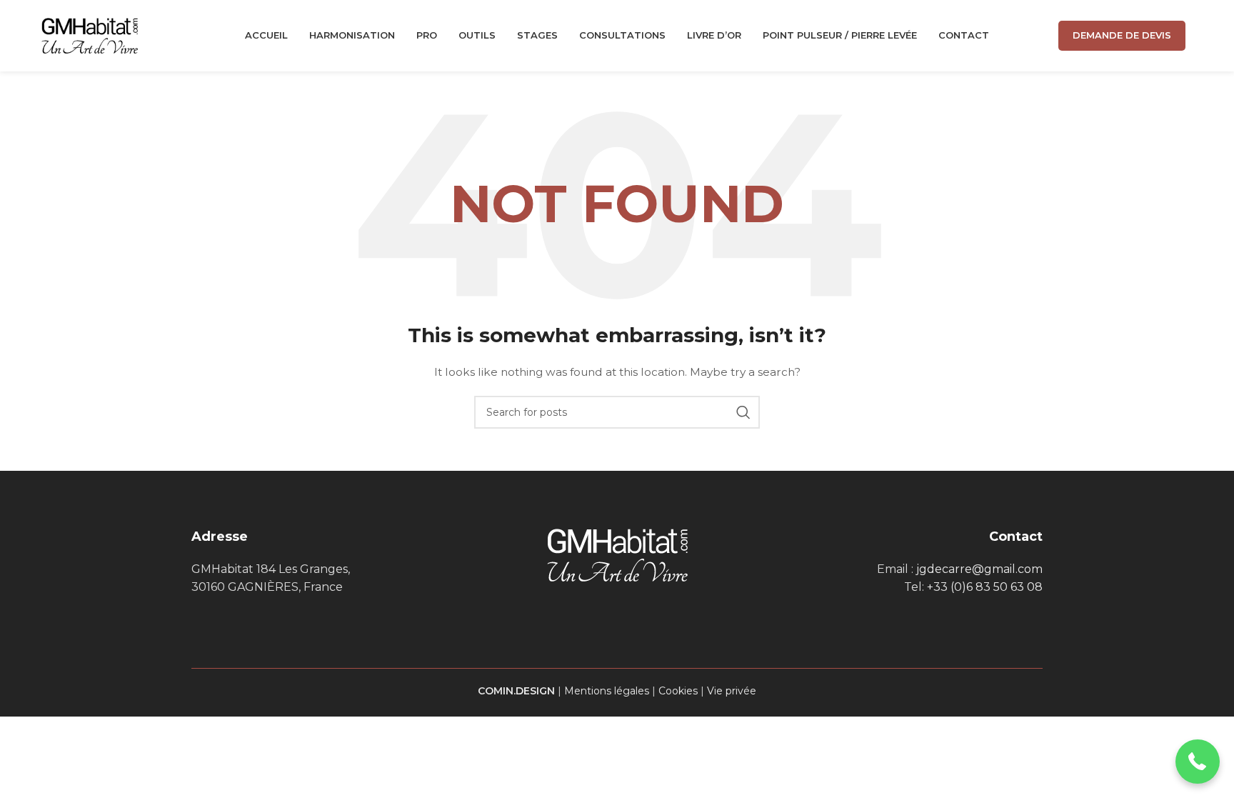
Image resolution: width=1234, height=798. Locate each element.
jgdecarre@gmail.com (979, 569)
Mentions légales (606, 690)
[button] (1197, 761)
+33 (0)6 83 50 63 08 (985, 587)
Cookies (678, 690)
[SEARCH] (743, 412)
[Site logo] (89, 35)
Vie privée (731, 690)
